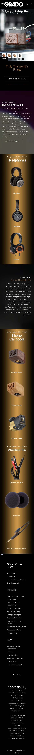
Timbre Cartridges (13, 611)
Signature (16, 193)
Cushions (16, 516)
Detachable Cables (16, 483)
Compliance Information (15, 665)
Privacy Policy (12, 661)
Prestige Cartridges (14, 608)
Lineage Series (16, 372)
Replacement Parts (14, 630)
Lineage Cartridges (14, 614)
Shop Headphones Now (17, 79)
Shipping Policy (12, 655)
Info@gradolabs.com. (18, 738)
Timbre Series (17, 405)
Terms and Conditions (15, 658)
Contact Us (11, 576)
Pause (4, 59)
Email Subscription (13, 583)
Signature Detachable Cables (15, 622)
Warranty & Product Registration (14, 647)
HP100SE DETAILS (12, 141)
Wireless (17, 226)
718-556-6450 (19, 736)
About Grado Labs (21, 280)
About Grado (11, 573)
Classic (16, 259)
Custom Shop (12, 633)
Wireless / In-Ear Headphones (13, 604)
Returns (10, 652)
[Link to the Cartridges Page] (17, 35)
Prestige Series (16, 438)
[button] (2, 4)
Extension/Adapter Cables (16, 549)
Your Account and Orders (16, 580)
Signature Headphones (15, 596)
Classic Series (12, 599)
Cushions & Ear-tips (14, 618)
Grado (17, 753)
